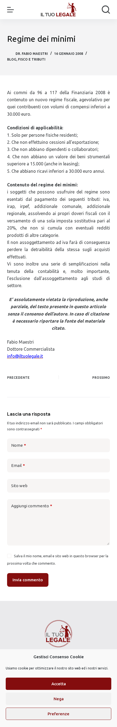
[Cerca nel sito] (106, 9)
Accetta (58, 683)
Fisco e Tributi (31, 59)
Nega (59, 698)
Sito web (19, 485)
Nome (18, 445)
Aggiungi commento (31, 505)
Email (18, 465)
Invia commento (28, 579)
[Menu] (10, 9)
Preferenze (58, 713)
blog (11, 59)
